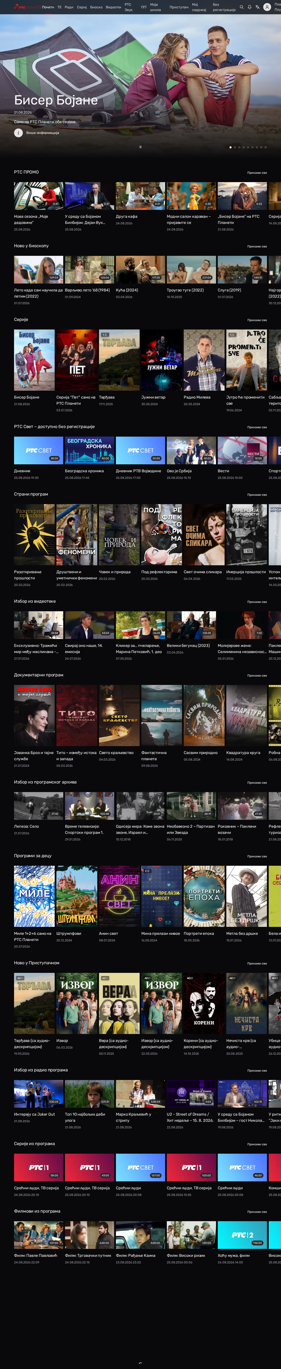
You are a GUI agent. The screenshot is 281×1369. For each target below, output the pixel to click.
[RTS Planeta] (28, 7)
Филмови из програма (37, 1211)
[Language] (257, 7)
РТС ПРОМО (26, 172)
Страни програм (31, 494)
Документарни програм (38, 674)
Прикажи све (257, 173)
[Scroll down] (140, 147)
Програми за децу (32, 855)
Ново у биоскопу (31, 245)
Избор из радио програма (41, 1070)
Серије (21, 319)
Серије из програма (34, 1143)
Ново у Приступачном (36, 962)
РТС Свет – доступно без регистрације (54, 426)
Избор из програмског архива (45, 782)
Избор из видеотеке (35, 601)
